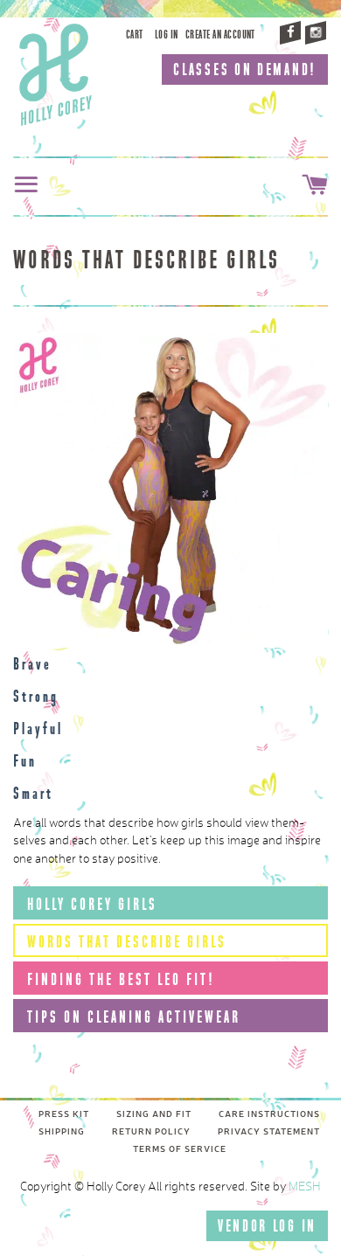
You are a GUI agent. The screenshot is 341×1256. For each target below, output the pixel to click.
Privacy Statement (269, 1132)
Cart (134, 34)
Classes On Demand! (245, 69)
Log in (166, 34)
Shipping (61, 1132)
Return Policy (151, 1132)
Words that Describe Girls (126, 942)
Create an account (220, 34)
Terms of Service (179, 1149)
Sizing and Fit (153, 1114)
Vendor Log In (267, 1226)
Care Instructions (269, 1114)
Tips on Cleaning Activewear (133, 1017)
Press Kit (63, 1114)
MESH (305, 1187)
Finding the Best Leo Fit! (121, 979)
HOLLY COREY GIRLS (92, 904)
